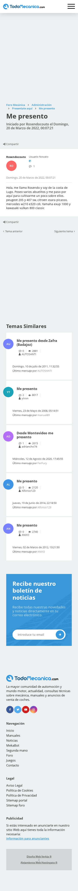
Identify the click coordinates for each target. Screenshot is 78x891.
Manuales (13, 735)
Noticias (12, 740)
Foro (9, 755)
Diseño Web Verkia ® (39, 856)
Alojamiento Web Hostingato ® (39, 862)
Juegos (11, 760)
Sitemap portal (16, 800)
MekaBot (12, 745)
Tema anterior (13, 231)
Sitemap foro (15, 805)
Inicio (10, 730)
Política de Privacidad (21, 795)
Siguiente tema (63, 231)
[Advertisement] (39, 58)
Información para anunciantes (27, 838)
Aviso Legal (14, 785)
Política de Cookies (19, 790)
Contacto (12, 765)
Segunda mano (17, 750)
